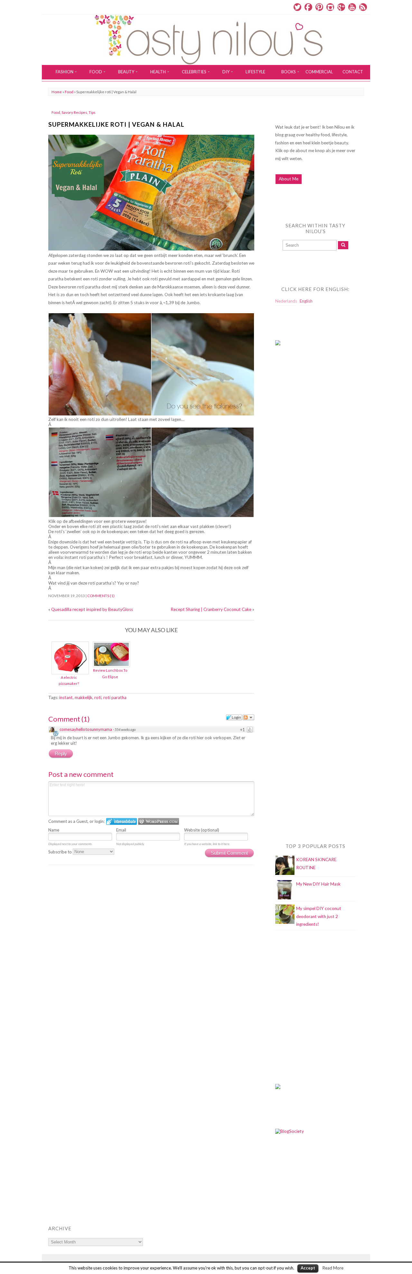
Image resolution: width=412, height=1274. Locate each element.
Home (57, 92)
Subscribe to (60, 851)
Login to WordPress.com (158, 821)
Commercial (319, 71)
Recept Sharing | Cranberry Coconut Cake (211, 609)
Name (53, 830)
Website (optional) (201, 830)
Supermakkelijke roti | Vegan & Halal (116, 124)
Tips (92, 112)
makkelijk (83, 697)
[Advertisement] (301, 481)
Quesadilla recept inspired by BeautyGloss (92, 609)
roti (97, 697)
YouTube (352, 7)
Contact (352, 71)
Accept (308, 1267)
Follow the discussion (248, 717)
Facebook (308, 7)
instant (66, 697)
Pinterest (319, 7)
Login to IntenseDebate (121, 821)
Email (121, 830)
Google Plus (341, 7)
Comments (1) (101, 596)
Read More (333, 1267)
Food (69, 92)
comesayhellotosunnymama (86, 729)
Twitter (297, 7)
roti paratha (114, 697)
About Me (288, 178)
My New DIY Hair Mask (318, 884)
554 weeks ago (125, 729)
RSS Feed (363, 7)
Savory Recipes (74, 112)
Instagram (330, 7)
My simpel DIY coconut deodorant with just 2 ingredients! (318, 916)
